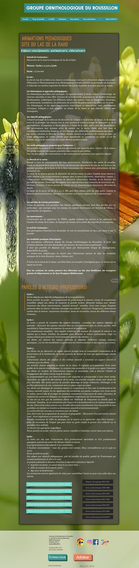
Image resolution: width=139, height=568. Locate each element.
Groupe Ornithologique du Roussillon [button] (61, 536)
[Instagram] (89, 542)
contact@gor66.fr (54, 544)
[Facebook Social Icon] (96, 542)
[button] (51, 19)
